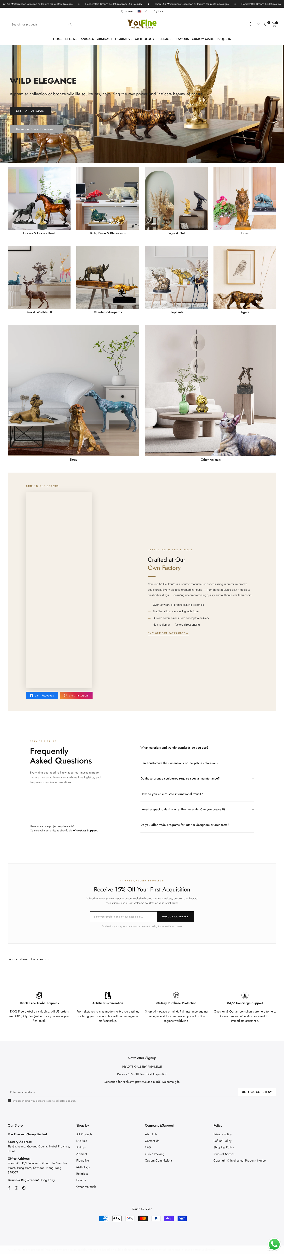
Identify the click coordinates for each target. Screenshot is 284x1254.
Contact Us (152, 1141)
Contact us (227, 1016)
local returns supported (181, 1016)
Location (129, 11)
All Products (84, 1134)
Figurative (82, 1160)
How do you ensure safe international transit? (197, 793)
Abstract (81, 1154)
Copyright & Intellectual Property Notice (239, 1160)
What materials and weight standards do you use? (197, 747)
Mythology (83, 1167)
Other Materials (86, 1187)
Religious (82, 1173)
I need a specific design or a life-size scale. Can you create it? (197, 809)
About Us (151, 1134)
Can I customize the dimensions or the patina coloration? (197, 762)
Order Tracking (154, 1154)
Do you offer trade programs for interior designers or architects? (197, 824)
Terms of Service (224, 1154)
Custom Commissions (158, 1160)
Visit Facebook (44, 695)
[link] (142, 104)
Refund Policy (222, 1141)
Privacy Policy (222, 1134)
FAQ (148, 1147)
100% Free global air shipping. (30, 1011)
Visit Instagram (79, 695)
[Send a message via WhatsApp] (274, 1244)
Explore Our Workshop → (168, 633)
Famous (81, 1180)
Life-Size (81, 1141)
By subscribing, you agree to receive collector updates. (44, 1101)
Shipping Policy (223, 1147)
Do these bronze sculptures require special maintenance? (197, 778)
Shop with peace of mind (161, 1011)
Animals (81, 1147)
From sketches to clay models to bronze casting (107, 1011)
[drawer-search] (251, 24)
